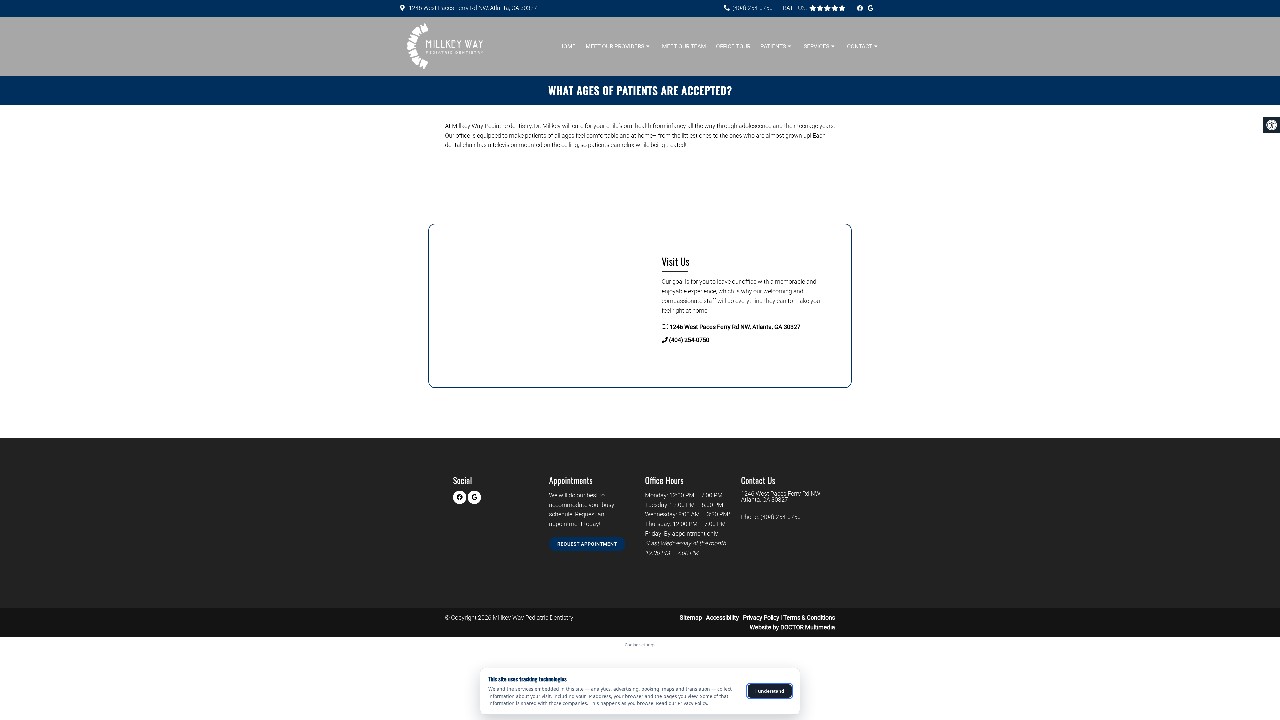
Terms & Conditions (809, 617)
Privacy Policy (762, 617)
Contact (859, 46)
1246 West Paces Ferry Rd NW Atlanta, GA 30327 (780, 497)
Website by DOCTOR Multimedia (792, 627)
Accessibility (722, 617)
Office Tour (733, 46)
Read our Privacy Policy (681, 703)
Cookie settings (640, 645)
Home (567, 46)
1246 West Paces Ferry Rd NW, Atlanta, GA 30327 (472, 7)
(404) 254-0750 (752, 7)
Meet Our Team (684, 46)
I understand (769, 691)
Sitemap (691, 617)
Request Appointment (587, 544)
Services (816, 46)
